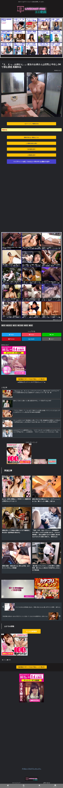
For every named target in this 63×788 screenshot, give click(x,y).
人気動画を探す (31, 155)
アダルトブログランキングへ (31, 769)
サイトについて (16, 783)
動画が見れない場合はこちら (31, 137)
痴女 (31, 325)
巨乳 (27, 325)
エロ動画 (21, 325)
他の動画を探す (31, 149)
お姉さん (10, 325)
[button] (58, 395)
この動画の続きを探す (31, 143)
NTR (4, 325)
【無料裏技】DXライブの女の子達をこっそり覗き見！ (32, 379)
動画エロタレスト (58, 56)
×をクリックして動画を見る (31, 123)
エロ (15, 325)
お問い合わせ (46, 783)
